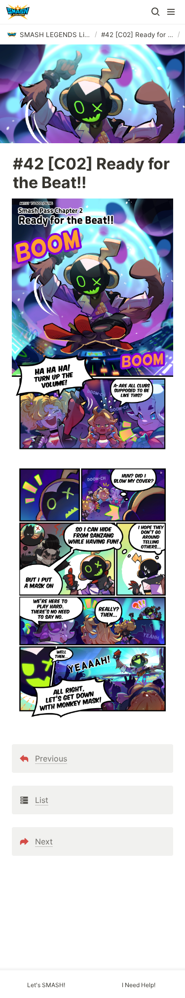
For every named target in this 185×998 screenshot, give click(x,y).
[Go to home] (18, 12)
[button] (155, 12)
